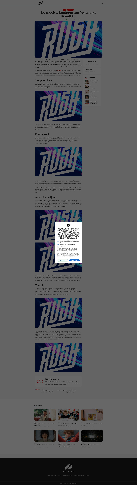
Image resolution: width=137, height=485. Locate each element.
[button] (68, 247)
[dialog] (68, 242)
